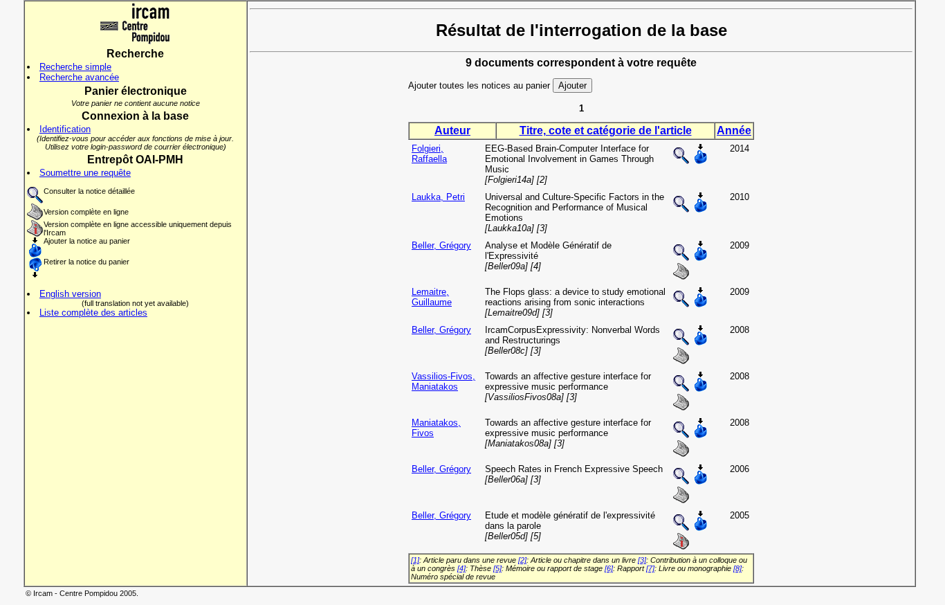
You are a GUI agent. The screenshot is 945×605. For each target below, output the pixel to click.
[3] (642, 560)
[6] (609, 568)
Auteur (452, 130)
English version (70, 294)
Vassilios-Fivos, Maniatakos (443, 381)
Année (734, 130)
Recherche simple (75, 67)
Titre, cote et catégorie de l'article (606, 130)
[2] (522, 560)
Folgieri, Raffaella (429, 153)
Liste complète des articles (93, 312)
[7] (650, 568)
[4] (461, 568)
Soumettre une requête (85, 173)
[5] (497, 568)
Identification (65, 129)
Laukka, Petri (438, 197)
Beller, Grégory (441, 245)
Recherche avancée (79, 77)
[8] (737, 568)
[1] (415, 560)
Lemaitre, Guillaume (432, 297)
